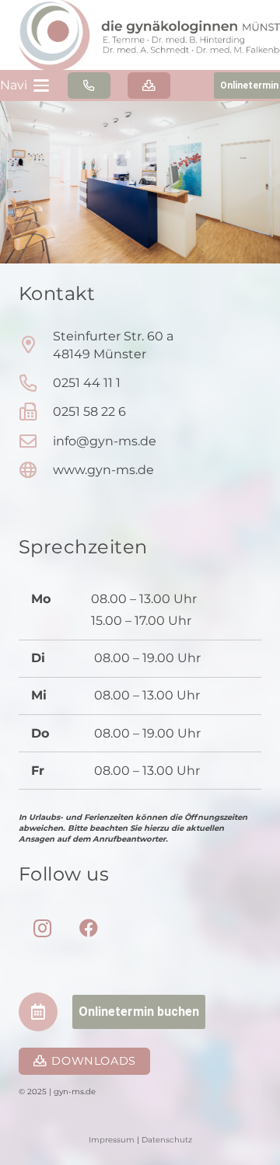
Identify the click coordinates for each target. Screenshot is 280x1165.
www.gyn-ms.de (103, 469)
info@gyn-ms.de (104, 441)
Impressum (113, 1140)
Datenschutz (167, 1140)
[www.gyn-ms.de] (36, 470)
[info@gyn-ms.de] (36, 441)
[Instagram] (42, 928)
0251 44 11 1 (87, 382)
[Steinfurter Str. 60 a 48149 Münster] (36, 345)
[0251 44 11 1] (36, 383)
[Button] (89, 85)
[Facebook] (88, 928)
